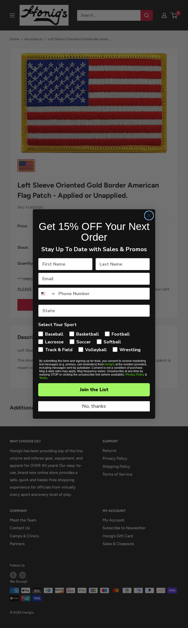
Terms (43, 378)
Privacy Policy (135, 374)
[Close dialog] (149, 215)
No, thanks (94, 406)
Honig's (110, 364)
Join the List (94, 389)
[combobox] (47, 293)
